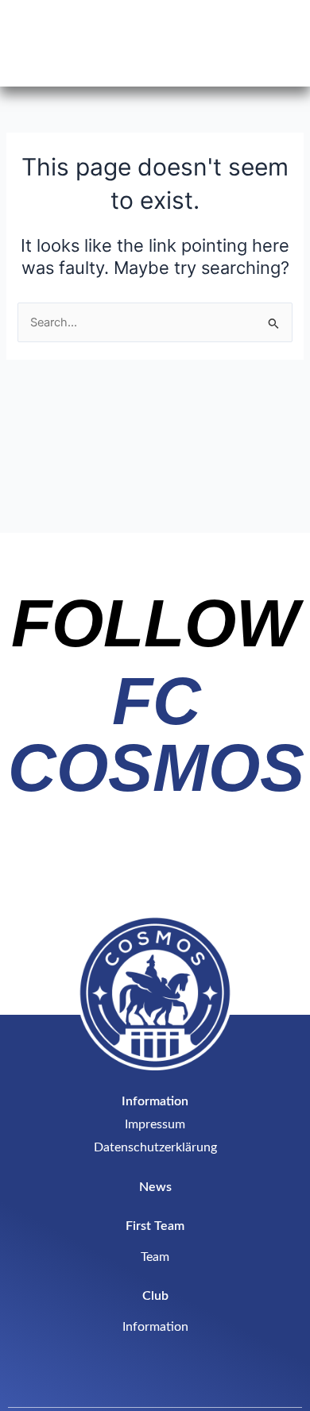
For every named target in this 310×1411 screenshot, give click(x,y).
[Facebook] (155, 871)
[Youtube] (214, 871)
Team (155, 1257)
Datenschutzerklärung (155, 1147)
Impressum (155, 1124)
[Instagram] (96, 871)
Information (155, 1326)
